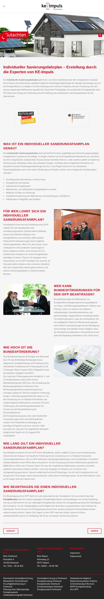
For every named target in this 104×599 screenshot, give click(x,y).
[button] (100, 35)
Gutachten (15, 35)
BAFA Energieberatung (80, 587)
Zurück (94, 531)
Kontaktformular (10, 499)
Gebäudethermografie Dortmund (17, 595)
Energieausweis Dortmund (49, 589)
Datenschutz (75, 556)
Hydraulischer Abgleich (80, 578)
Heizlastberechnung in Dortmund (52, 578)
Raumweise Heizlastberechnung (18, 578)
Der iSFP (74, 589)
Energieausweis (10, 592)
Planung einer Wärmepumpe (16, 589)
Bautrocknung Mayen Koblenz (83, 581)
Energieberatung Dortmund (49, 581)
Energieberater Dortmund (48, 584)
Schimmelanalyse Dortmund (50, 587)
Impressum (75, 553)
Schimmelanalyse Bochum (82, 584)
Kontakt (10, 531)
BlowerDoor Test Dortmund (15, 581)
